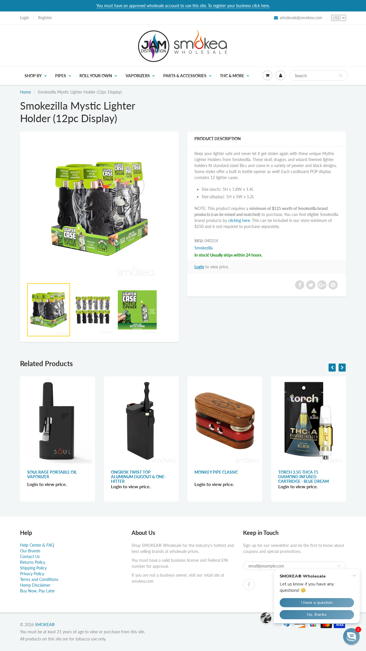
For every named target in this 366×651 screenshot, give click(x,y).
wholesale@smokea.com (301, 17)
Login (24, 17)
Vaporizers (138, 75)
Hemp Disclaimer (35, 585)
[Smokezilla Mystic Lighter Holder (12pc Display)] (99, 208)
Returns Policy (32, 562)
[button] (351, 636)
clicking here (239, 220)
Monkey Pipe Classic (216, 472)
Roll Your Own (95, 75)
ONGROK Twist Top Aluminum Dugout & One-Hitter (138, 477)
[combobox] (318, 75)
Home (25, 92)
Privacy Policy (32, 573)
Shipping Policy (33, 567)
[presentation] (332, 368)
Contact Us (30, 556)
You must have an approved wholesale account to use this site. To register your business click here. (183, 5)
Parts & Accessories (184, 75)
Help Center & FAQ (37, 545)
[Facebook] (248, 584)
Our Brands (30, 550)
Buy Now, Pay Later (37, 590)
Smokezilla (203, 247)
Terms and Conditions (39, 579)
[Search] (341, 75)
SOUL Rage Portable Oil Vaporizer (52, 474)
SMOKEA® (45, 624)
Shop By (33, 75)
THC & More (232, 75)
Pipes (60, 75)
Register (45, 17)
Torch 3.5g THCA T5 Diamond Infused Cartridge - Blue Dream (303, 477)
